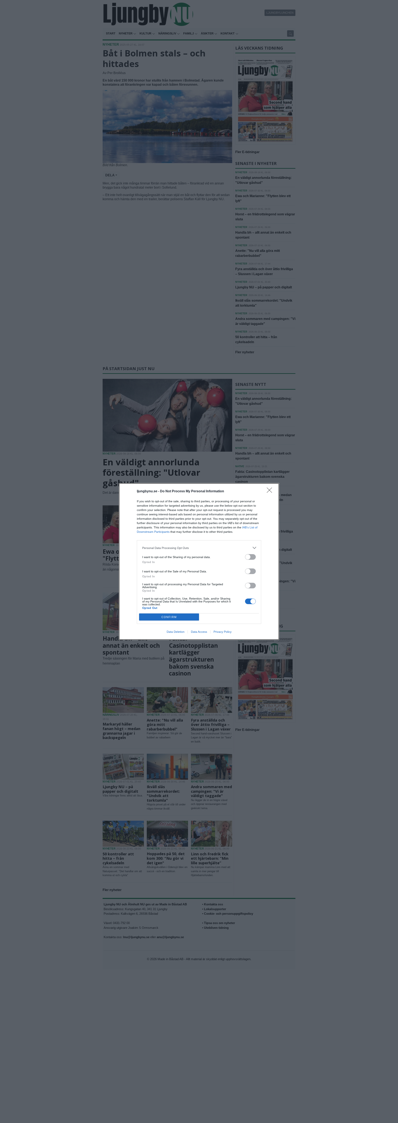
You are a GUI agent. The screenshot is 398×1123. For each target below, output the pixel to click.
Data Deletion (175, 631)
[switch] (250, 557)
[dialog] (199, 561)
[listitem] (199, 548)
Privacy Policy (223, 631)
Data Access (199, 631)
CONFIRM (169, 617)
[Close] (271, 491)
